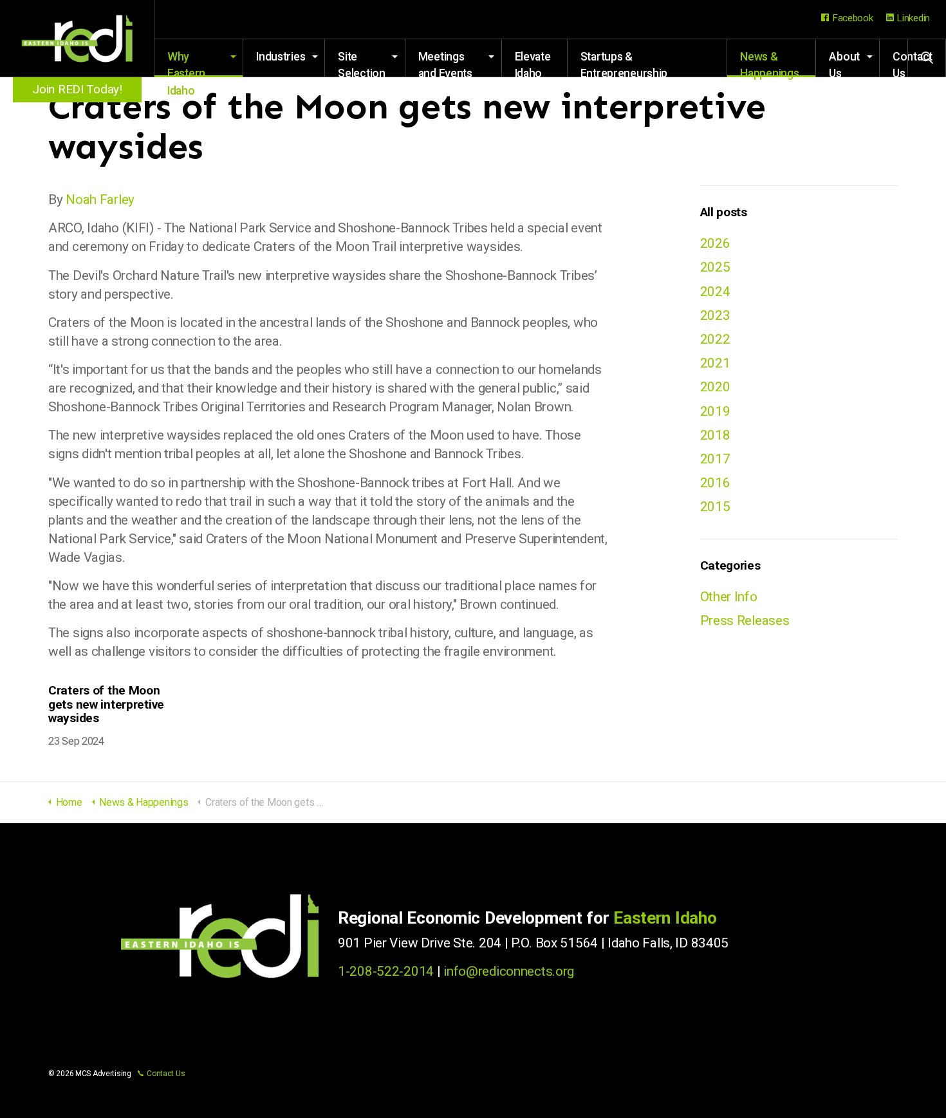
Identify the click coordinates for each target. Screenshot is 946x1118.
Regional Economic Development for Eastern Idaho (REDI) (77, 38)
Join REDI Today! (77, 89)
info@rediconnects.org (508, 971)
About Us (844, 63)
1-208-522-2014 (386, 971)
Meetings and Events (445, 63)
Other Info (728, 596)
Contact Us (166, 1073)
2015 (715, 506)
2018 (715, 435)
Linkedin (913, 18)
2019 (715, 411)
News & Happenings (769, 63)
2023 (715, 315)
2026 (715, 243)
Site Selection (361, 63)
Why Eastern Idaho (186, 63)
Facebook (852, 18)
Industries (280, 56)
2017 (715, 459)
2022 (715, 339)
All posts (723, 212)
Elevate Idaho (533, 63)
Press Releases (745, 620)
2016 (715, 482)
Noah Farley (100, 199)
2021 (715, 363)
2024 (715, 291)
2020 (715, 387)
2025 (715, 267)
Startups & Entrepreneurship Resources (623, 63)
